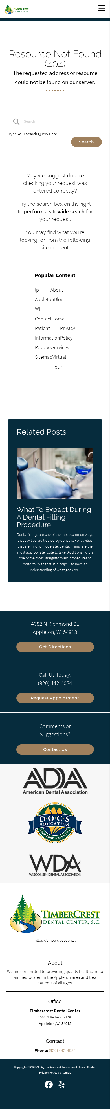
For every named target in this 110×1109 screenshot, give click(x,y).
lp (37, 289)
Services (60, 347)
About (56, 289)
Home (58, 318)
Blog (58, 299)
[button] (102, 8)
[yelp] (61, 1086)
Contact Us (55, 749)
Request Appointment (55, 698)
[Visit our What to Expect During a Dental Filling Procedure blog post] (55, 500)
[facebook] (49, 1086)
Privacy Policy (48, 1072)
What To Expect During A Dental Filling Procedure (54, 517)
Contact (43, 318)
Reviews (43, 347)
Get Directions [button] (55, 646)
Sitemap (43, 357)
